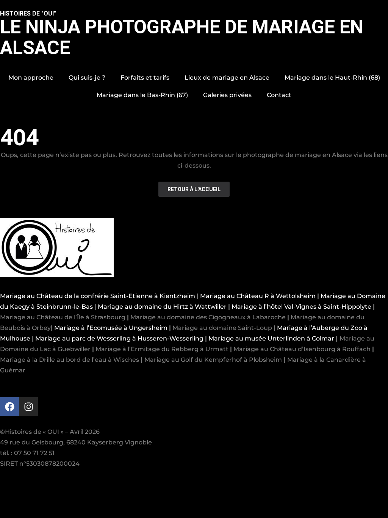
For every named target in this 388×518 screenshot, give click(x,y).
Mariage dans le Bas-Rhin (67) (142, 95)
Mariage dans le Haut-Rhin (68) (332, 77)
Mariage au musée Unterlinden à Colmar (271, 338)
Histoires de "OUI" (28, 13)
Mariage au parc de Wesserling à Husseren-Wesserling (119, 338)
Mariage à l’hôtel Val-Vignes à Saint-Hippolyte (301, 306)
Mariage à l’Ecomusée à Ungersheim (110, 327)
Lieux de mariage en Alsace (227, 77)
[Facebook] (9, 406)
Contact (279, 95)
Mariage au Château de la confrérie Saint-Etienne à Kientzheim (97, 296)
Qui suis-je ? (87, 77)
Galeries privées (227, 95)
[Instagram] (28, 406)
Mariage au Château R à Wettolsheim (258, 296)
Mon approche (30, 77)
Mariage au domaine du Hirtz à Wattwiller (162, 306)
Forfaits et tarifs (144, 77)
